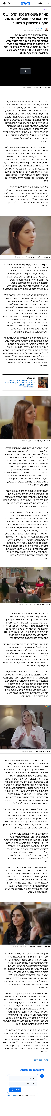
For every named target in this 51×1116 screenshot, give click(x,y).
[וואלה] (25, 3)
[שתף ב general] (4, 3)
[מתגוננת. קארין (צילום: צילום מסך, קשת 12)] (25, 419)
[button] (40, 3)
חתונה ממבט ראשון (41, 1060)
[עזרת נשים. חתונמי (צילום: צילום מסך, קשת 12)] (25, 587)
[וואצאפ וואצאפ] (9, 3)
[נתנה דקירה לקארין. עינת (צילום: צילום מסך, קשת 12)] (25, 238)
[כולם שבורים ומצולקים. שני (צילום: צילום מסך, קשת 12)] (25, 925)
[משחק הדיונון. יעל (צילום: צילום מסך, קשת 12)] (25, 729)
